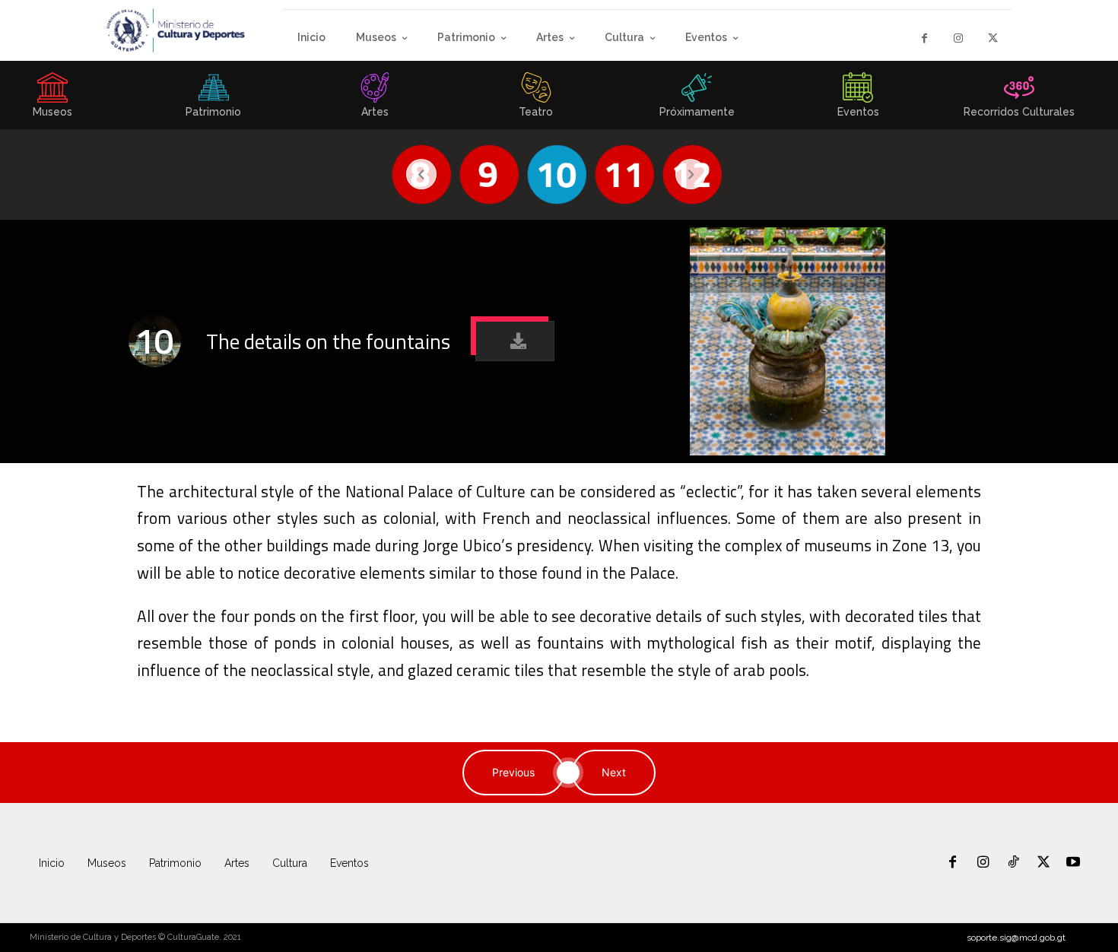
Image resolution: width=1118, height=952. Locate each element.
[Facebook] (924, 38)
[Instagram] (958, 38)
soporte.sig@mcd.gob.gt (1016, 937)
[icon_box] (214, 99)
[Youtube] (1073, 863)
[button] (514, 341)
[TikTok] (1013, 863)
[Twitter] (993, 38)
